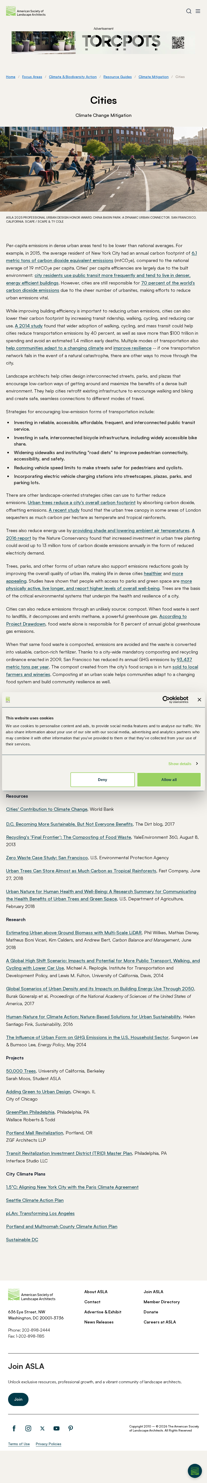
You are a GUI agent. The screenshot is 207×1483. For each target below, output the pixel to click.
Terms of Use (19, 1444)
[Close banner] (199, 699)
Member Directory (162, 1301)
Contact (92, 1301)
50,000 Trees (21, 1071)
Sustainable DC (22, 1239)
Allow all (169, 779)
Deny (102, 779)
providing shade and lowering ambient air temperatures (131, 530)
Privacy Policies (48, 1444)
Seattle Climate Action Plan (35, 1200)
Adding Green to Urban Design (38, 1091)
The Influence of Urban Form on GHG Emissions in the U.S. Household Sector (87, 1037)
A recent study (64, 510)
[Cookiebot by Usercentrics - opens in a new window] (166, 699)
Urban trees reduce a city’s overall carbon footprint (82, 502)
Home (10, 76)
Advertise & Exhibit (102, 1311)
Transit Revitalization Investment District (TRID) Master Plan (69, 1153)
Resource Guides (118, 76)
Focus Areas (32, 76)
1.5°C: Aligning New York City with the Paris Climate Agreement (72, 1187)
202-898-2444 (36, 1330)
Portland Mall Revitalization (34, 1132)
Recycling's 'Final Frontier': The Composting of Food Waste (68, 837)
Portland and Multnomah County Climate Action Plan (61, 1226)
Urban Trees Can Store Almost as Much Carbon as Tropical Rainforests (81, 870)
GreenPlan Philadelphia (30, 1112)
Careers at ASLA (160, 1321)
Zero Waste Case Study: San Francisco (47, 857)
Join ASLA (153, 1291)
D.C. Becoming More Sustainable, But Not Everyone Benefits (69, 824)
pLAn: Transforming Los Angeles (40, 1213)
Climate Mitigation (154, 76)
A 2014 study (29, 325)
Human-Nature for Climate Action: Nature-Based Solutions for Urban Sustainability (93, 1016)
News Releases (99, 1321)
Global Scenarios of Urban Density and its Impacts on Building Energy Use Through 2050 (100, 988)
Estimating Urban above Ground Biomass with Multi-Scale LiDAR (74, 932)
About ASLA (96, 1291)
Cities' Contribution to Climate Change (46, 809)
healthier (153, 573)
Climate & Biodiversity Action (73, 76)
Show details (179, 763)
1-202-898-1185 (30, 1336)
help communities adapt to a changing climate (55, 348)
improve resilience (132, 348)
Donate (151, 1311)
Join (18, 1399)
